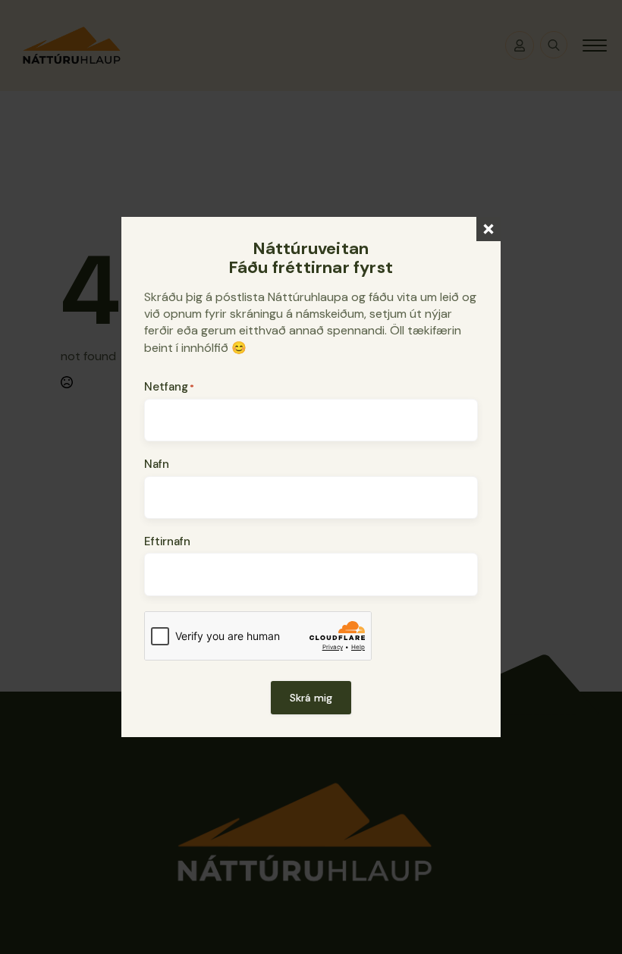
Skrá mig (311, 698)
